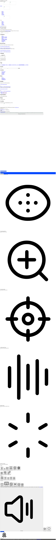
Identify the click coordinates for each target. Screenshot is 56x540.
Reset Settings (2, 531)
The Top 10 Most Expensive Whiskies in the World (4, 46)
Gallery (3, 13)
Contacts (3, 24)
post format (21, 64)
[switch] (0, 232)
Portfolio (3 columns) (4, 39)
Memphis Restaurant (7, 30)
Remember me (7, 109)
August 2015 (3, 72)
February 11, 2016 (2, 51)
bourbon (3, 64)
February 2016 (3, 71)
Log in (2, 77)
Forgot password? (2, 109)
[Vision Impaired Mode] (0, 232)
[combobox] (21, 113)
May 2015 (3, 74)
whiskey (27, 64)
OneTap (4, 172)
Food (10, 64)
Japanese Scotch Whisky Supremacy (3, 84)
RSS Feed (5, 92)
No (37, 539)
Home (2, 11)
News (2, 38)
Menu (2, 12)
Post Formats (3, 40)
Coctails (6, 64)
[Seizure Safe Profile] (0, 290)
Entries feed (3, 78)
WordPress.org (3, 79)
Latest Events (14, 64)
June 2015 (3, 73)
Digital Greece (17, 107)
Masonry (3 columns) (4, 37)
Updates (3, 41)
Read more (39, 539)
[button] (1, 469)
